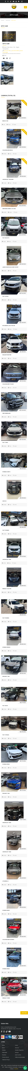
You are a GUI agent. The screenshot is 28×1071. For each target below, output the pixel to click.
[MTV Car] (7, 80)
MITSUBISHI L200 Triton (8, 325)
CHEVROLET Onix (6, 822)
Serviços (17, 1052)
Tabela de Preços (6, 1059)
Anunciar (17, 1047)
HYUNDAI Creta (6, 471)
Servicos (8, 20)
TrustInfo (16, 1068)
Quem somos (18, 1054)
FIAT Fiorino (5, 530)
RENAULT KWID (6, 998)
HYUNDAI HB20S (6, 647)
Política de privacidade (20, 1057)
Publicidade (4, 1052)
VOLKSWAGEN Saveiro (8, 939)
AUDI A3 (4, 501)
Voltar (24, 1012)
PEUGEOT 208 (6, 676)
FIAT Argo (5, 705)
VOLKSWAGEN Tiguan (8, 384)
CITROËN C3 (5, 881)
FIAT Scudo (5, 296)
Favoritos (4, 1054)
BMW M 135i (5, 120)
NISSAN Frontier (6, 354)
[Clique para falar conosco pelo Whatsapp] (25, 1068)
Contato (4, 1050)
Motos (3, 1047)
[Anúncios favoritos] (19, 1)
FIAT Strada (5, 734)
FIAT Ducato (5, 237)
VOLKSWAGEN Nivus (7, 150)
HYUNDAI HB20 (6, 764)
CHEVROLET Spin (6, 559)
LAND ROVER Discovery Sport (10, 267)
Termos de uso (5, 1057)
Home (2, 20)
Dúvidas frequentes (19, 1050)
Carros (16, 1045)
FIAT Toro (5, 442)
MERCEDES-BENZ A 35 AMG (9, 208)
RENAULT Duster (6, 588)
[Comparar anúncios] (22, 1)
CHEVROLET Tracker (7, 179)
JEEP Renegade (6, 413)
